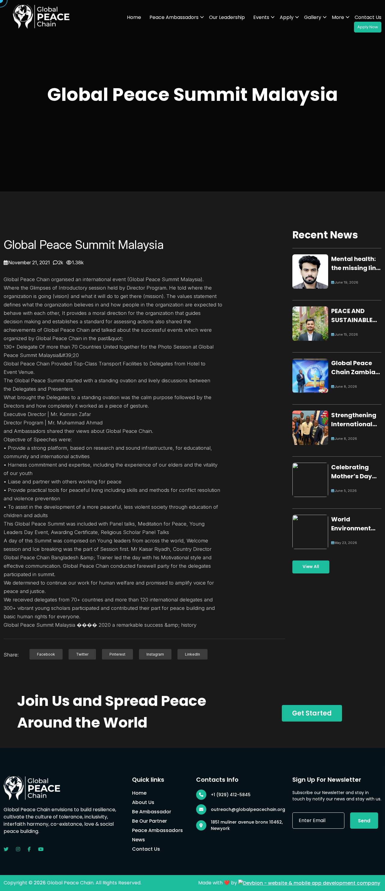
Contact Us (368, 17)
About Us (143, 802)
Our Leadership (227, 17)
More (338, 17)
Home (134, 17)
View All (311, 567)
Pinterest (117, 654)
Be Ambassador (151, 811)
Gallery (312, 17)
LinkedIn (192, 654)
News (138, 839)
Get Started (312, 713)
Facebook (46, 654)
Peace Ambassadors (174, 17)
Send (364, 820)
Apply (287, 17)
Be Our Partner (149, 821)
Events (261, 17)
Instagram (155, 654)
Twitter (82, 654)
